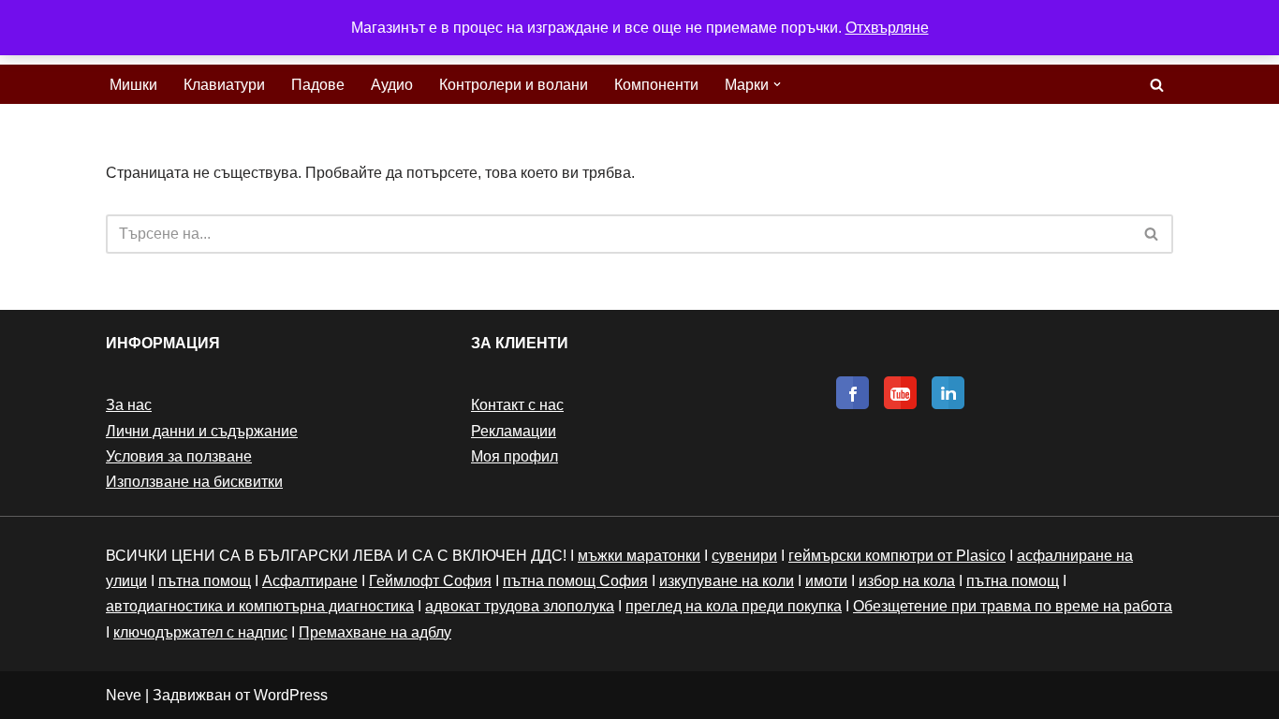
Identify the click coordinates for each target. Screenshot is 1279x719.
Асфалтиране (310, 581)
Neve (123, 695)
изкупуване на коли (726, 581)
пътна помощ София (575, 581)
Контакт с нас (517, 405)
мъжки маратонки (639, 556)
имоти (826, 581)
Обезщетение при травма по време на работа (1012, 606)
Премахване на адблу (375, 632)
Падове (318, 85)
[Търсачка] (1157, 85)
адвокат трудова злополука (519, 606)
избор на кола (907, 581)
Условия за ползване (179, 456)
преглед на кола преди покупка (733, 606)
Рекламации (513, 431)
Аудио (392, 85)
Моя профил (514, 456)
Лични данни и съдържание (202, 431)
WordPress (291, 695)
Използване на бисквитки (194, 482)
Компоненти (656, 85)
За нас (129, 405)
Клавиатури (224, 85)
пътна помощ (204, 581)
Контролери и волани (513, 85)
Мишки (133, 85)
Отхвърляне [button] (887, 28)
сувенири (744, 556)
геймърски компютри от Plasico (897, 556)
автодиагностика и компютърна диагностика (260, 606)
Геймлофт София (430, 581)
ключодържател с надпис (200, 632)
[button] (777, 84)
